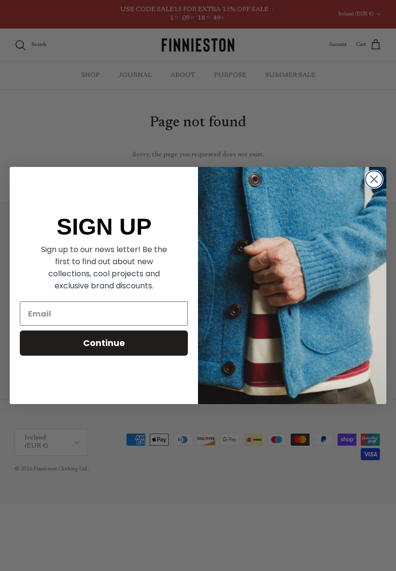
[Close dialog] (374, 179)
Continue (104, 343)
